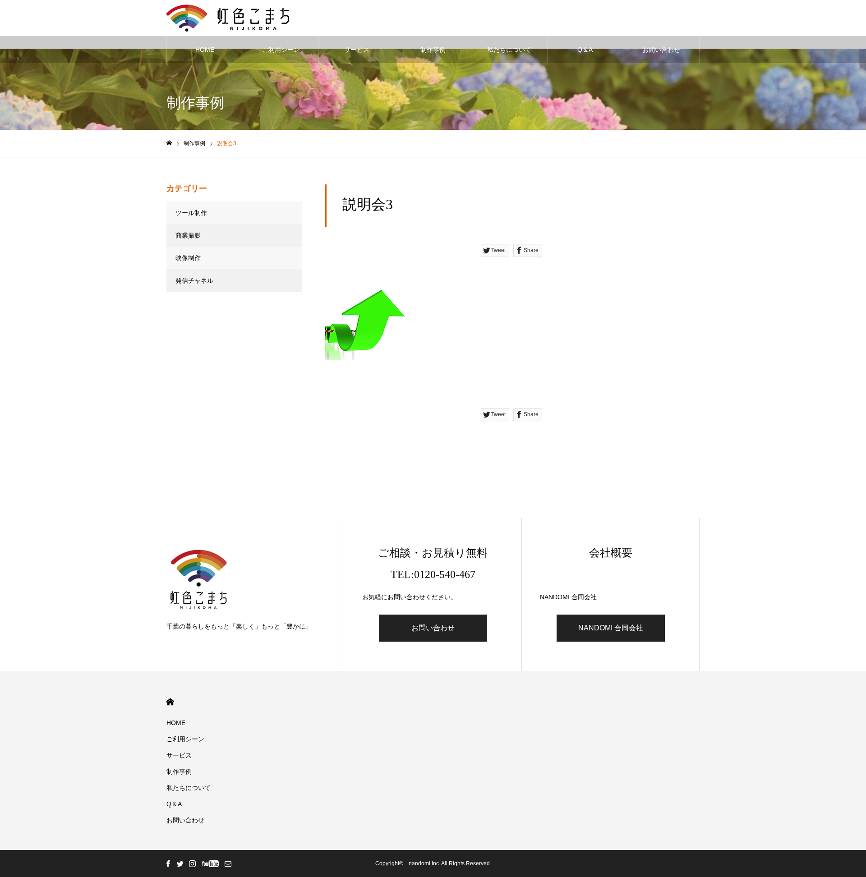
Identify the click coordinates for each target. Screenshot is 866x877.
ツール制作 (191, 212)
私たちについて (509, 49)
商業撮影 (188, 235)
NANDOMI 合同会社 (610, 628)
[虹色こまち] (227, 18)
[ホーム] (169, 143)
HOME (204, 49)
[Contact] (227, 863)
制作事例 (433, 49)
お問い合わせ (661, 49)
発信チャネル (194, 280)
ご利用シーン (281, 49)
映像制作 (188, 258)
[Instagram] (192, 863)
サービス (356, 49)
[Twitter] (179, 863)
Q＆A (585, 49)
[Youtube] (210, 863)
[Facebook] (167, 863)
